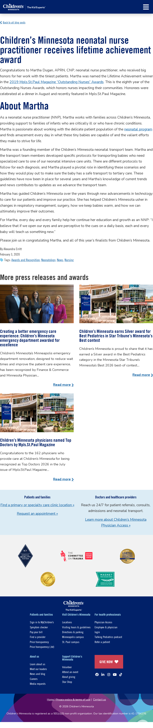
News (60, 260)
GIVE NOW (106, 661)
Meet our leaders (38, 669)
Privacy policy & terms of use (73, 699)
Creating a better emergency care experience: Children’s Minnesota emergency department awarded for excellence (30, 337)
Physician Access (103, 622)
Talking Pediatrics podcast (108, 637)
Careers (34, 678)
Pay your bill (36, 632)
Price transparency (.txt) (42, 646)
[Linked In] (102, 674)
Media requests (38, 683)
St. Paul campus (70, 642)
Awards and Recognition (25, 260)
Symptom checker (39, 627)
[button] (146, 7)
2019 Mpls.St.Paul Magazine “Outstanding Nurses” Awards (57, 82)
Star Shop (67, 681)
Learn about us (37, 664)
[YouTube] (114, 674)
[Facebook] (97, 674)
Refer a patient (102, 642)
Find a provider (37, 637)
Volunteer (67, 667)
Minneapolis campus (73, 637)
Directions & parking (72, 632)
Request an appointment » (37, 513)
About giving (68, 676)
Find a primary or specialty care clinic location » (37, 505)
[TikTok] (120, 674)
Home (50, 699)
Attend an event (70, 672)
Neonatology (48, 260)
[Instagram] (108, 674)
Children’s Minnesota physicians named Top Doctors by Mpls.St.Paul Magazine (35, 442)
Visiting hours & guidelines (76, 627)
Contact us (99, 699)
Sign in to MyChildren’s (42, 622)
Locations (67, 622)
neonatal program (138, 129)
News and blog (37, 673)
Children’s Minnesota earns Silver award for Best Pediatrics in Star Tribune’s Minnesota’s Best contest (115, 335)
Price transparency (39, 642)
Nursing (69, 260)
